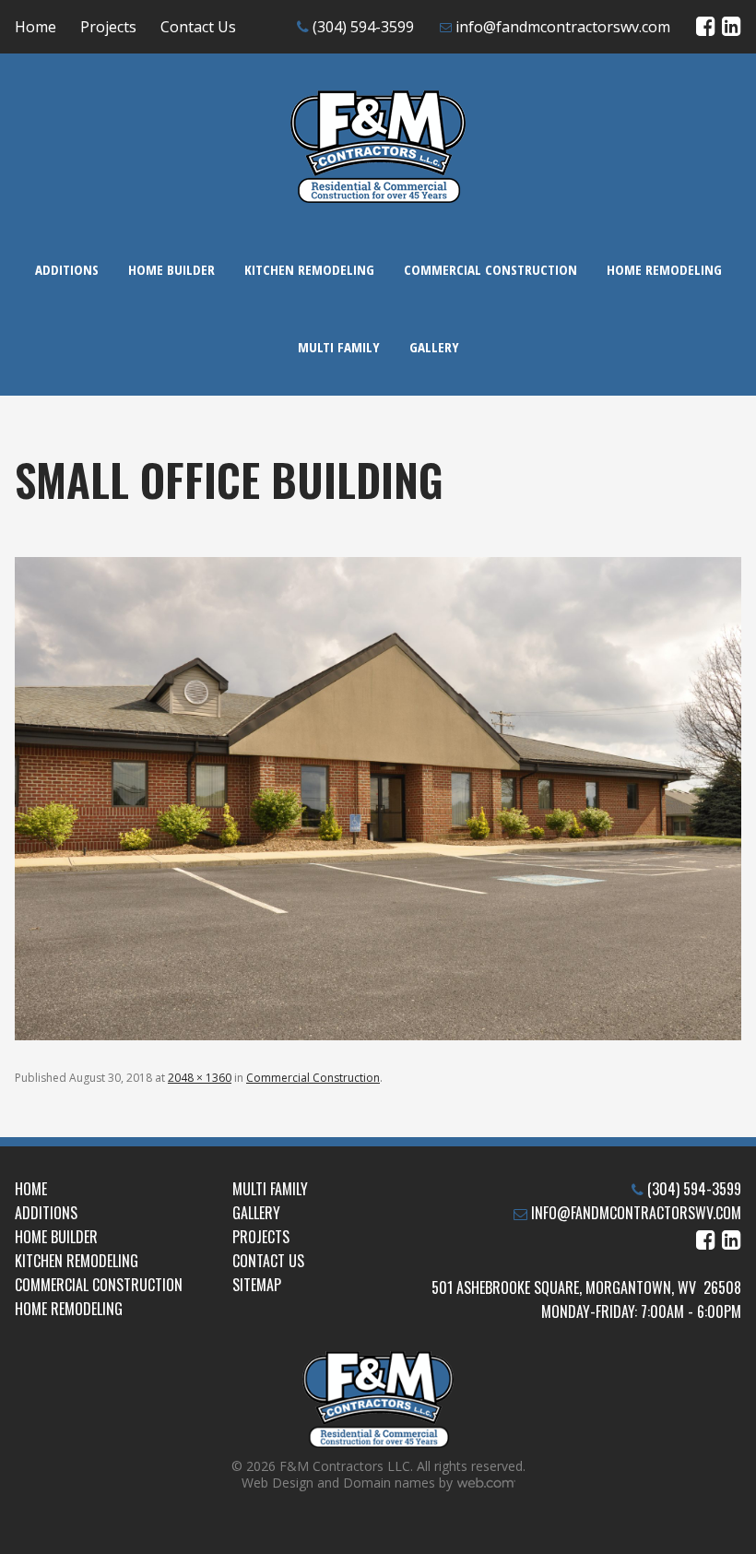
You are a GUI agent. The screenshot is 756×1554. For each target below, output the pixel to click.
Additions (67, 269)
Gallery (434, 347)
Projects (108, 27)
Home (35, 27)
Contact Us (198, 27)
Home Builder (171, 269)
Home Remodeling (664, 269)
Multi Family (339, 347)
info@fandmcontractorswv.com (562, 27)
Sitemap (256, 1285)
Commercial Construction (490, 269)
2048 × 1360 (199, 1077)
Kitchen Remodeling (309, 269)
